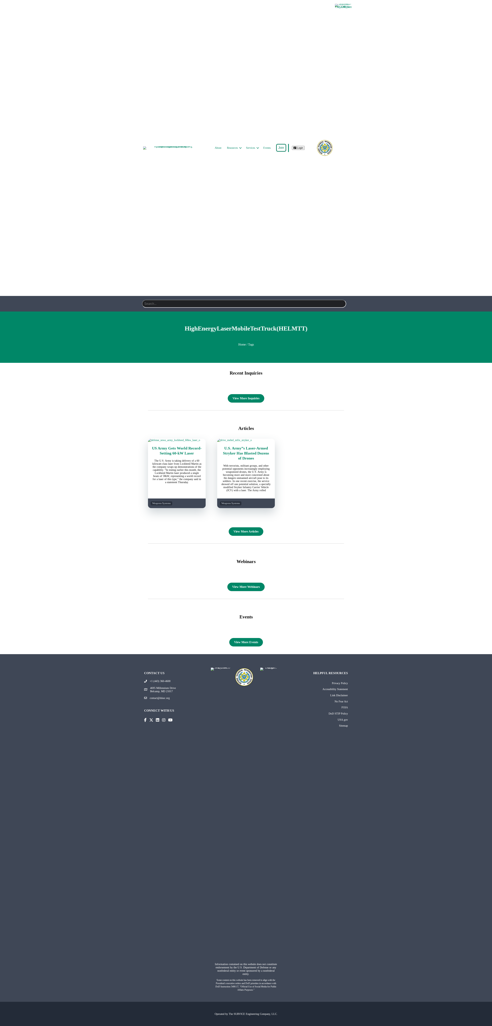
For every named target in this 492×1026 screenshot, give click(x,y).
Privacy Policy (340, 683)
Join (281, 147)
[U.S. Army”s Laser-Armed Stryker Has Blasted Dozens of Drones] (246, 440)
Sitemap (343, 725)
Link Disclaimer (339, 695)
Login (299, 147)
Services (250, 147)
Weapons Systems (161, 503)
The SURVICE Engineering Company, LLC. (253, 1013)
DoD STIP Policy (338, 713)
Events (267, 147)
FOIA (345, 707)
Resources (232, 147)
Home (242, 344)
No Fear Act (341, 701)
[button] (240, 148)
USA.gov (343, 719)
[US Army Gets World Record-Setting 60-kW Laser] (177, 440)
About (218, 147)
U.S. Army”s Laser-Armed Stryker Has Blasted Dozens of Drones (246, 453)
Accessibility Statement (335, 689)
